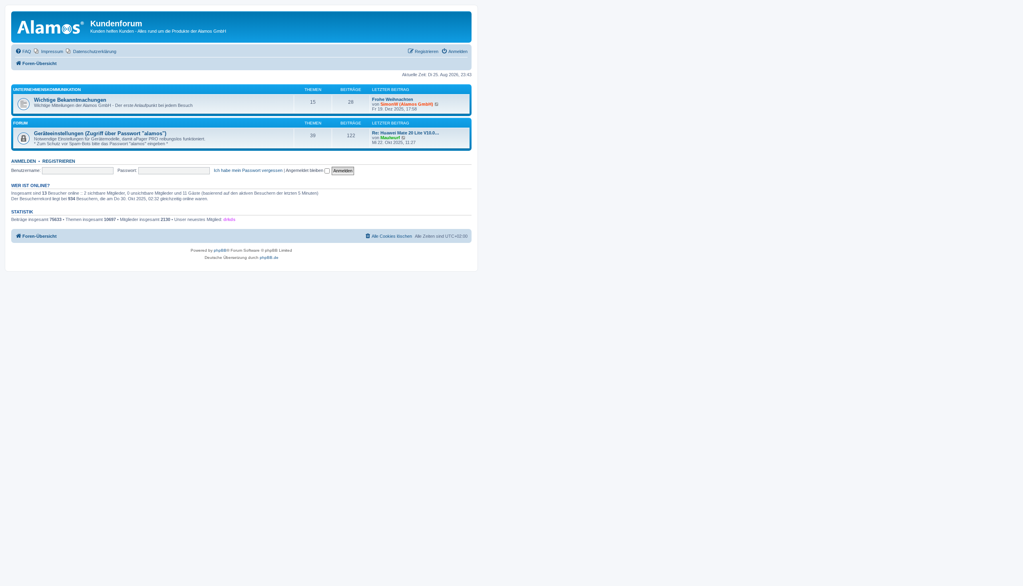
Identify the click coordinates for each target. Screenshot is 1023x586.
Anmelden (23, 161)
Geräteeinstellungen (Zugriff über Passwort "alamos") (100, 133)
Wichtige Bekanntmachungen (70, 100)
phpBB (220, 250)
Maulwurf (390, 137)
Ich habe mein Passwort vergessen (248, 170)
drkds (229, 219)
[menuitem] (23, 51)
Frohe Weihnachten (392, 99)
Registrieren (58, 161)
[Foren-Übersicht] (51, 26)
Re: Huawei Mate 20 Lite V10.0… (405, 132)
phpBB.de (269, 257)
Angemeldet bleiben (305, 170)
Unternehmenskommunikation (47, 89)
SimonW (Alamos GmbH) (406, 104)
